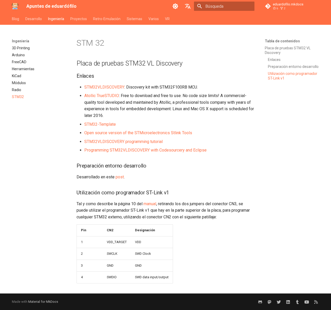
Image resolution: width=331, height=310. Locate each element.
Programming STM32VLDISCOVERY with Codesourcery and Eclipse (145, 150)
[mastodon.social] (269, 302)
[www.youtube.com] (307, 302)
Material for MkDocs (43, 302)
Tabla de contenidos (282, 41)
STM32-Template (100, 124)
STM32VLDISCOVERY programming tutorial (123, 141)
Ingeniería (56, 19)
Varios (153, 19)
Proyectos (78, 19)
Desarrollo (33, 19)
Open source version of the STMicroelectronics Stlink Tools (138, 132)
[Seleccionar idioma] (188, 6)
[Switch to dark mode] (175, 6)
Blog (15, 19)
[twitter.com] (279, 302)
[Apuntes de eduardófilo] (15, 6)
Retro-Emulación (107, 19)
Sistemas (134, 19)
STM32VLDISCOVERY (104, 87)
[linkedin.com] (288, 302)
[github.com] (260, 302)
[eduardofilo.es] (297, 302)
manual (150, 203)
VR (167, 19)
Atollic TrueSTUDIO (101, 95)
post (120, 176)
